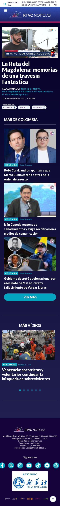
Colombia (11, 165)
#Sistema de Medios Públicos (37, 91)
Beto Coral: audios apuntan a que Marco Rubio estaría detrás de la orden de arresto (27, 175)
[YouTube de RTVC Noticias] (29, 465)
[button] (30, 42)
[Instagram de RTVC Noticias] (20, 465)
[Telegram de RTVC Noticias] (47, 465)
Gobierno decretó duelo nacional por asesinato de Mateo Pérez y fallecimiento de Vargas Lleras (30, 283)
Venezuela (9, 364)
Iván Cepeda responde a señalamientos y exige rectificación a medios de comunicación (30, 229)
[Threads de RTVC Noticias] (56, 465)
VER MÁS (30, 297)
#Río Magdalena (11, 91)
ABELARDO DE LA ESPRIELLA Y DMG (30, 5)
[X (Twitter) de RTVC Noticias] (11, 465)
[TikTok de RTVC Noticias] (38, 465)
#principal (26, 88)
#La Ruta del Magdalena (15, 94)
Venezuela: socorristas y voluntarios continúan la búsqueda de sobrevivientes (26, 374)
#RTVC (37, 88)
